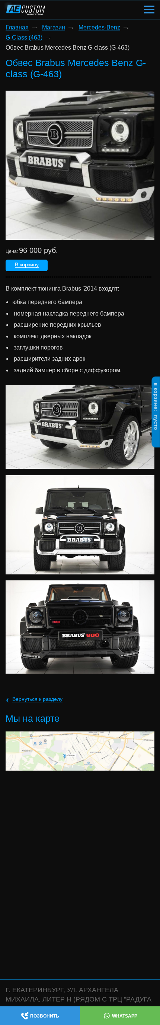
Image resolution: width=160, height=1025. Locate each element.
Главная (17, 28)
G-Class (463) (24, 38)
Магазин (53, 28)
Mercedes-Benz (99, 28)
